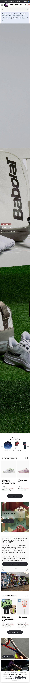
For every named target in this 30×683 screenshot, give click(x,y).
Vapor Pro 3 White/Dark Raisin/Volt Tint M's (8, 482)
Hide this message (20, 678)
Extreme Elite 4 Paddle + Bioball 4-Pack (8, 619)
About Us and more (15, 564)
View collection (14, 496)
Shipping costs (11, 488)
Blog (15, 569)
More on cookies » (15, 680)
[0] (28, 5)
